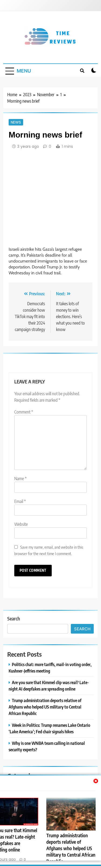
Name (20, 478)
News (16, 122)
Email (20, 501)
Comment (23, 412)
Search (13, 618)
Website (21, 524)
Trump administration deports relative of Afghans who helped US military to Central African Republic (70, 848)
